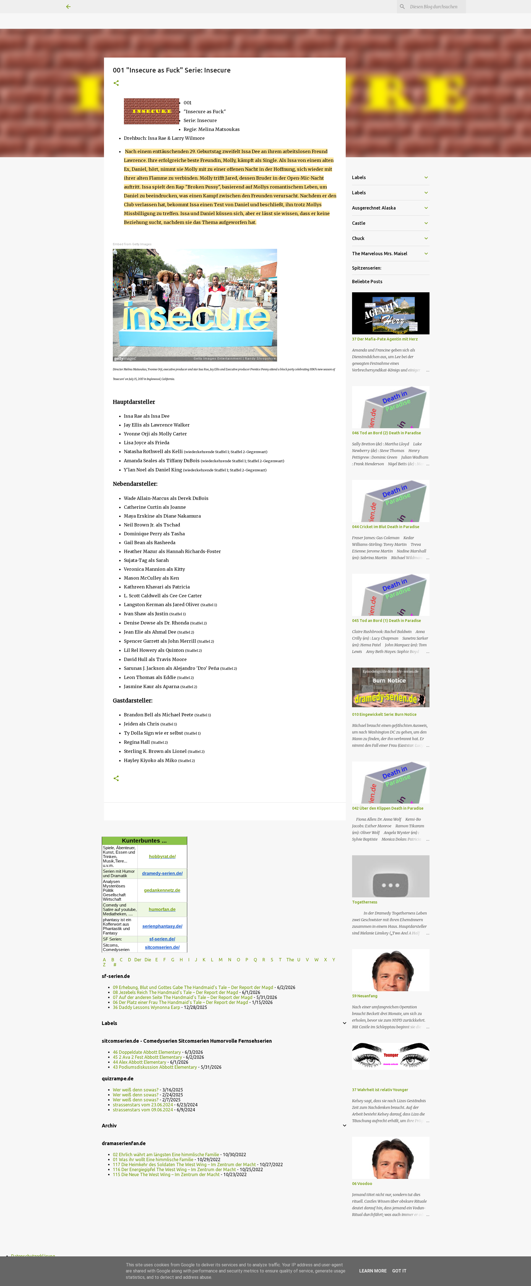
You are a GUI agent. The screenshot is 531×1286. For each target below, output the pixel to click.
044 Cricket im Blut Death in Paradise (385, 527)
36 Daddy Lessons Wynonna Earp (146, 1007)
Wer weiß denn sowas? (135, 1089)
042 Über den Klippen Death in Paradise (387, 808)
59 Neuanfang (365, 996)
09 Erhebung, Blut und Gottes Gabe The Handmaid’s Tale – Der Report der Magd (193, 987)
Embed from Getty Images (132, 244)
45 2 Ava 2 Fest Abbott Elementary (147, 1057)
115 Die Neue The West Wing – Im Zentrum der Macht (166, 1174)
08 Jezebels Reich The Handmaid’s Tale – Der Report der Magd (175, 992)
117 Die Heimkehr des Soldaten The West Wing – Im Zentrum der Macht (184, 1164)
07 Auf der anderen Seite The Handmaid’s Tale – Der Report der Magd (183, 997)
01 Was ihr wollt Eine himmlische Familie (153, 1159)
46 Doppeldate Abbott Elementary (147, 1052)
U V (303, 959)
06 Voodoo (362, 1183)
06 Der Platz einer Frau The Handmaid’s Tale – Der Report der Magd (180, 1002)
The (290, 959)
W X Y (325, 959)
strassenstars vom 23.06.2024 (143, 1104)
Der (137, 959)
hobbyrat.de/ (162, 856)
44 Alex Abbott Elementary (139, 1062)
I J (193, 959)
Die (148, 959)
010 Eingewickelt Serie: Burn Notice (384, 714)
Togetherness (364, 902)
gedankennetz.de (162, 890)
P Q (252, 959)
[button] (116, 83)
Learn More (373, 1271)
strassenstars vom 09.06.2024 (143, 1109)
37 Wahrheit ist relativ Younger (380, 1090)
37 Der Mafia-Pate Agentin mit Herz (385, 339)
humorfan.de (162, 909)
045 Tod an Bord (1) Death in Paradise (386, 620)
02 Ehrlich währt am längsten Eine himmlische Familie (166, 1154)
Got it (399, 1271)
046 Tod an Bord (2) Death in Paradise (386, 433)
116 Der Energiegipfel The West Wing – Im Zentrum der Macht (174, 1169)
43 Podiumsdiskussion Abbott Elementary (155, 1067)
